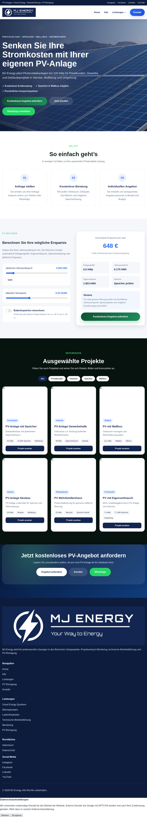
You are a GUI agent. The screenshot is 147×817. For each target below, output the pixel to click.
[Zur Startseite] (19, 12)
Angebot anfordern (51, 572)
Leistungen (118, 12)
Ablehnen (5, 815)
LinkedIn (131, 3)
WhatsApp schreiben (18, 111)
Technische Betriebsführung (16, 720)
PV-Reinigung (9, 730)
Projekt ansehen (25, 448)
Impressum (7, 745)
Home (97, 12)
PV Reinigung (9, 684)
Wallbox (102, 379)
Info (106, 12)
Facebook (122, 3)
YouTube (141, 3)
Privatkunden (57, 379)
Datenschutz (8, 750)
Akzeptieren (17, 815)
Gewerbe (74, 379)
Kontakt (137, 12)
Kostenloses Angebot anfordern (24, 101)
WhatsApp (100, 572)
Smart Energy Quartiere (14, 704)
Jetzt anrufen (61, 101)
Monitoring (7, 725)
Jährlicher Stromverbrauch (19, 268)
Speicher (88, 379)
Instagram (111, 3)
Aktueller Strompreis (16, 293)
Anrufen (78, 572)
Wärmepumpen (10, 709)
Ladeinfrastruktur (10, 714)
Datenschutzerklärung (43, 809)
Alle (42, 379)
